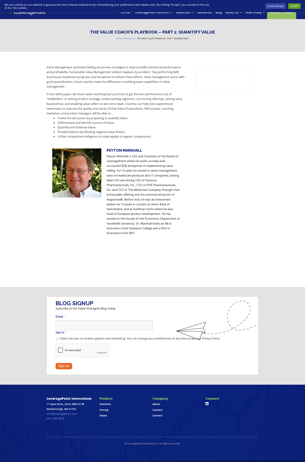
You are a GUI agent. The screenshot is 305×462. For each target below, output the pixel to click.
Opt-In (61, 332)
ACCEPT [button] (294, 6)
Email (60, 316)
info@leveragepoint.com (62, 413)
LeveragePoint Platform (152, 12)
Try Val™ (126, 12)
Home (119, 38)
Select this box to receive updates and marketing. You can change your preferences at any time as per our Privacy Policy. (140, 338)
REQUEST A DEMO (282, 12)
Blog (219, 12)
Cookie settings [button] (275, 6)
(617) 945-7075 (55, 418)
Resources (205, 12)
